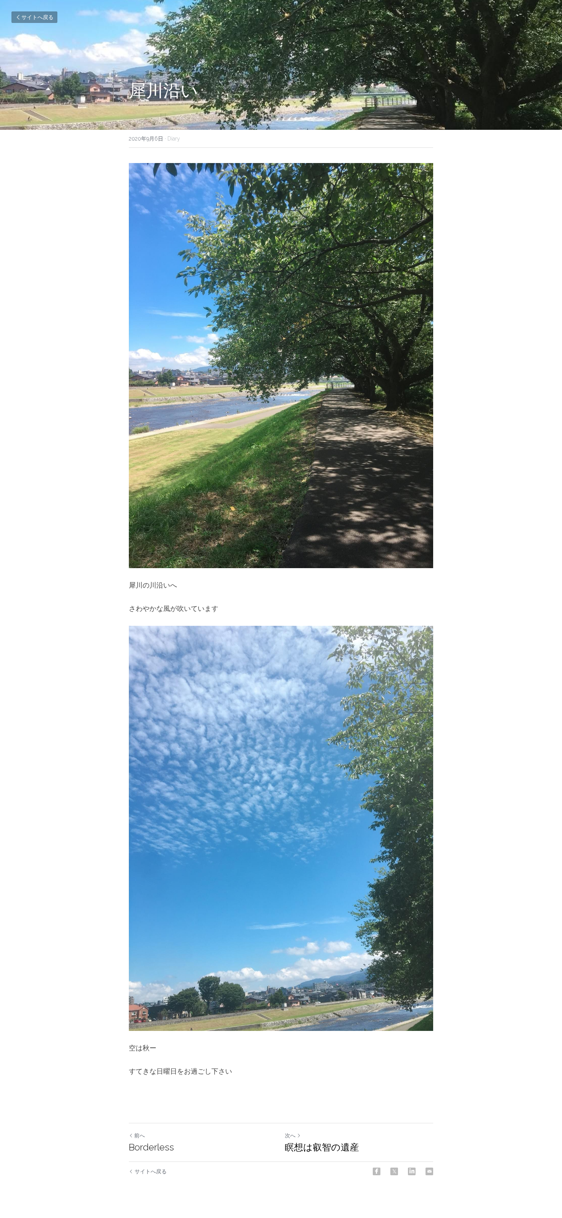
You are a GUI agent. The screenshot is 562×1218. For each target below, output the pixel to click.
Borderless (151, 1147)
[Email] (429, 1171)
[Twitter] (394, 1171)
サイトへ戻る (37, 17)
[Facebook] (376, 1171)
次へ (290, 1135)
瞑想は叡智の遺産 (322, 1147)
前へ (139, 1135)
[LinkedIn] (412, 1171)
